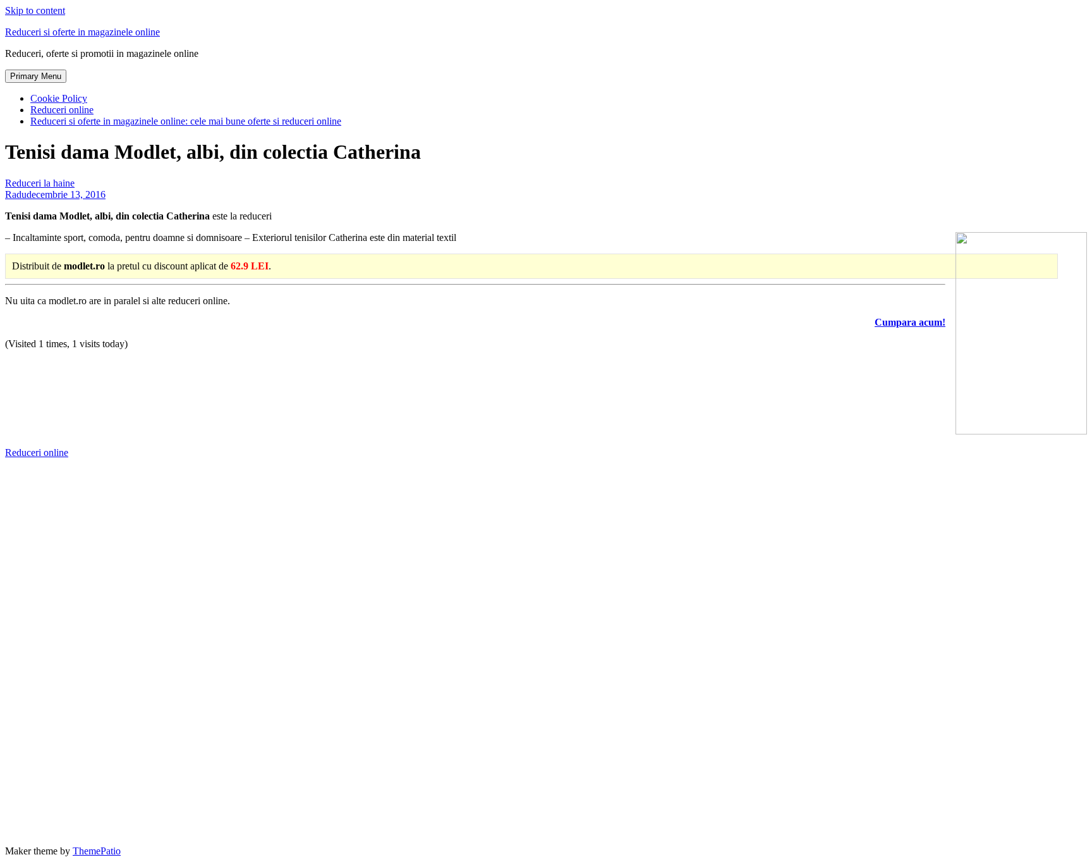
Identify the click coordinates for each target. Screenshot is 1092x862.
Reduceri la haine (40, 183)
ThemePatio (97, 851)
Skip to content (35, 10)
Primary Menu (35, 76)
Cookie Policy (58, 98)
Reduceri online (62, 109)
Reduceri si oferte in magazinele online (82, 32)
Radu (16, 194)
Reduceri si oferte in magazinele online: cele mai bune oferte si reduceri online (185, 121)
